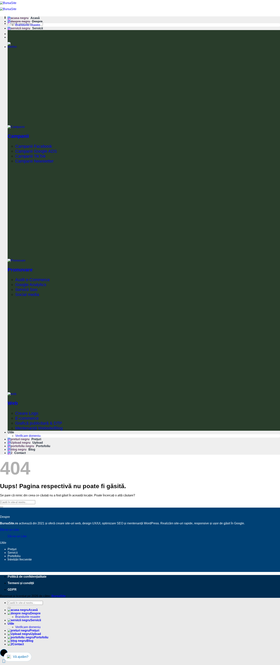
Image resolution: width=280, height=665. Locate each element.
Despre (37, 21)
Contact (20, 452)
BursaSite (58, 596)
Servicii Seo (26, 289)
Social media (27, 294)
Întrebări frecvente (20, 559)
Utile (11, 432)
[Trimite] (1, 506)
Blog (31, 449)
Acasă (35, 18)
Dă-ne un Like (9, 529)
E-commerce (27, 418)
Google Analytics (30, 284)
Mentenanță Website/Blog (39, 428)
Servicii (37, 28)
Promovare (20, 269)
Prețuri (36, 439)
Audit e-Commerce (32, 279)
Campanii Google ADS (36, 151)
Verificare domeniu (28, 435)
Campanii (18, 136)
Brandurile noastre (27, 24)
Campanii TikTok (30, 156)
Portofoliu (43, 446)
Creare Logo (26, 413)
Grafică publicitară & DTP (38, 423)
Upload (37, 442)
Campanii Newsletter (34, 161)
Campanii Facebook (33, 146)
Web (13, 403)
